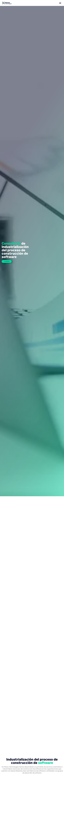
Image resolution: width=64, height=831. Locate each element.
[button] (60, 3)
